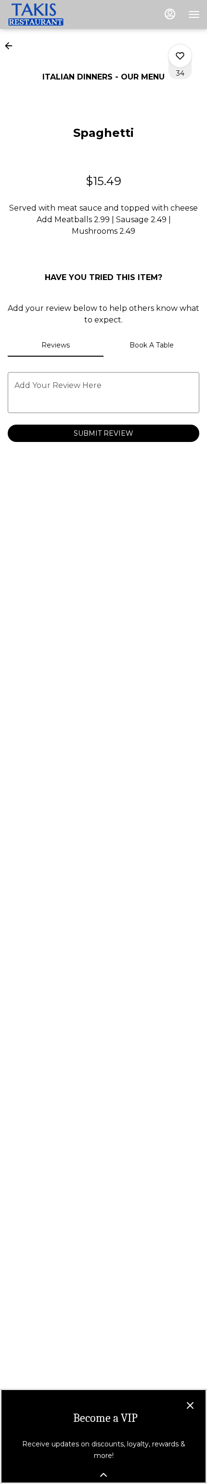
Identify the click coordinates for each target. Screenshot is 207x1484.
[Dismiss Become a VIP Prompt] (190, 1405)
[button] (11, 46)
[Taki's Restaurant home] (50, 14)
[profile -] (170, 14)
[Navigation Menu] (194, 14)
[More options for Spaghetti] (180, 55)
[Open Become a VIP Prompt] (103, 1475)
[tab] (56, 345)
